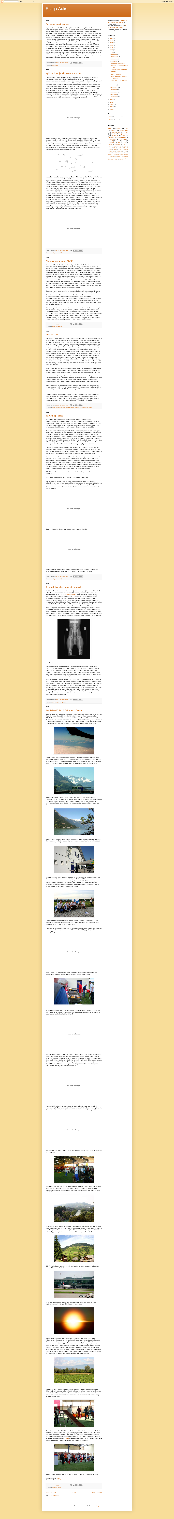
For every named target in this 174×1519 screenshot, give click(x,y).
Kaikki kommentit (115, 120)
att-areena (119, 151)
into (126, 152)
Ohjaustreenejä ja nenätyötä (59, 261)
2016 (111, 40)
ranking (120, 149)
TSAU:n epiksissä (54, 415)
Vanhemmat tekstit (97, 1492)
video (67, 1438)
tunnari (110, 137)
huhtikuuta (114, 94)
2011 (111, 50)
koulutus (120, 147)
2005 (111, 109)
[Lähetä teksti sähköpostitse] (70, 62)
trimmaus (112, 151)
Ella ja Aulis (56, 8)
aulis (56, 65)
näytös (119, 157)
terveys (61, 702)
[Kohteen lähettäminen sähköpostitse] (74, 63)
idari (123, 135)
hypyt (109, 147)
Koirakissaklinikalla (71, 594)
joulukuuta (114, 54)
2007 (111, 104)
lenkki (118, 156)
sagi (125, 157)
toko (90, 407)
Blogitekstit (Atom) (54, 1495)
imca (119, 142)
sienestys (116, 146)
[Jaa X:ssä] (78, 63)
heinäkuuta (114, 87)
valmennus (121, 159)
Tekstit (112, 116)
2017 (111, 38)
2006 (111, 107)
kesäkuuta (114, 89)
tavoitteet (126, 149)
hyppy (125, 151)
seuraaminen (85, 407)
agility (53, 65)
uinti (111, 149)
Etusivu (74, 1492)
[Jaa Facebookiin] (80, 63)
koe (125, 142)
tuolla (54, 663)
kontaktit (110, 141)
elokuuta (113, 85)
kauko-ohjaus (124, 130)
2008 (111, 102)
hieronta (126, 147)
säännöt (110, 152)
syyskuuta (114, 61)
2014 (111, 43)
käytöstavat (112, 156)
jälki (61, 326)
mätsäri (112, 157)
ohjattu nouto (124, 134)
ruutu (126, 132)
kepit (115, 149)
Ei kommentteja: (64, 62)
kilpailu (62, 252)
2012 (111, 47)
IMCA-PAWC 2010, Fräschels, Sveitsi (64, 710)
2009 (111, 99)
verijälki (115, 152)
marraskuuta (115, 56)
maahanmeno (125, 156)
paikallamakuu (78, 407)
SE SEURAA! (52, 334)
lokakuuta (114, 59)
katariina (110, 154)
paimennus (111, 142)
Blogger (98, 1506)
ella (59, 252)
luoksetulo (63, 407)
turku (116, 159)
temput (124, 144)
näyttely (110, 144)
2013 (111, 45)
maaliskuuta (114, 97)
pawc (124, 141)
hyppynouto (122, 139)
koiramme (116, 154)
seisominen (110, 159)
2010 (111, 52)
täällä (58, 1478)
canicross (121, 152)
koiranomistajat (124, 154)
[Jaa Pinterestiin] (82, 63)
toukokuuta (114, 92)
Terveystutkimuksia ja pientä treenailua (64, 587)
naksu (109, 146)
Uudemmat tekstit (51, 1492)
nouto (117, 141)
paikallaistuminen (70, 407)
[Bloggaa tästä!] (76, 63)
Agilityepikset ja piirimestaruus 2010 (63, 73)
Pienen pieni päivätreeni (57, 24)
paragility (117, 144)
